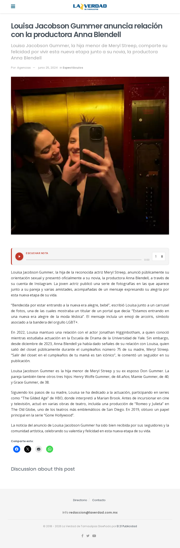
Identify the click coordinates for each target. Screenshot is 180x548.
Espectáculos (73, 68)
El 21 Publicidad (127, 526)
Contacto (99, 500)
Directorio (80, 500)
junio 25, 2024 (48, 68)
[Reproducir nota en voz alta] (19, 256)
